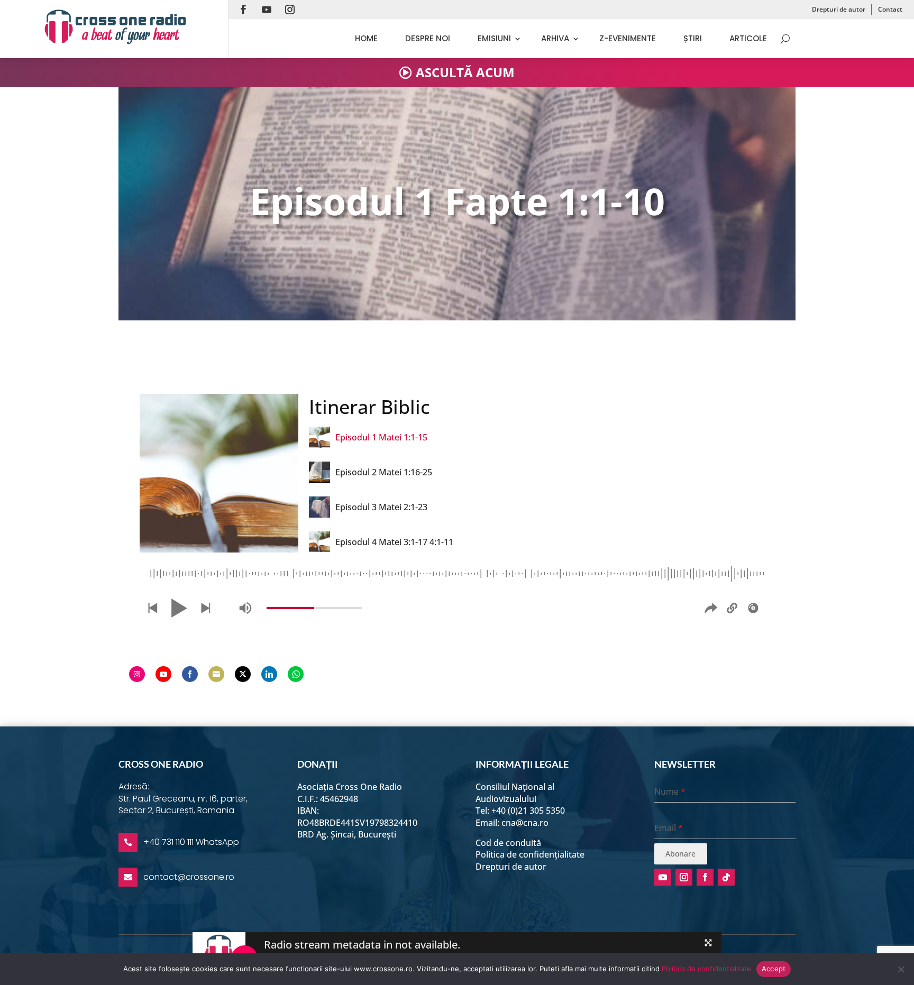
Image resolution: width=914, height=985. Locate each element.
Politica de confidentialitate (706, 968)
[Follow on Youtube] (266, 9)
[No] (900, 969)
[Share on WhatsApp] (296, 674)
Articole (748, 38)
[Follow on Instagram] (289, 9)
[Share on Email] (216, 674)
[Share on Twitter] (243, 674)
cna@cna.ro (525, 822)
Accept (774, 968)
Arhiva (555, 38)
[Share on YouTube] (163, 674)
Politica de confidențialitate (530, 854)
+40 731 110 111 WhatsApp (191, 842)
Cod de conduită (508, 843)
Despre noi (427, 38)
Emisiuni (494, 38)
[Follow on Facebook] (243, 9)
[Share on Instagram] (137, 674)
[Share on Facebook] (190, 674)
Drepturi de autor (838, 9)
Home (366, 38)
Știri (692, 38)
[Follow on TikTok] (726, 877)
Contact (890, 9)
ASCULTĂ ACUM (465, 72)
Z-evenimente (627, 38)
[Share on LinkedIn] (269, 674)
